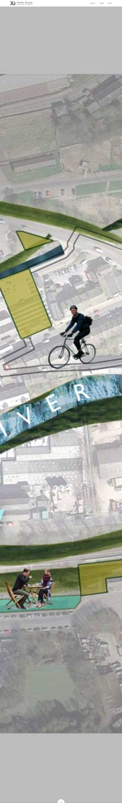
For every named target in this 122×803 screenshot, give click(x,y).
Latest (110, 3)
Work (102, 3)
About (92, 3)
